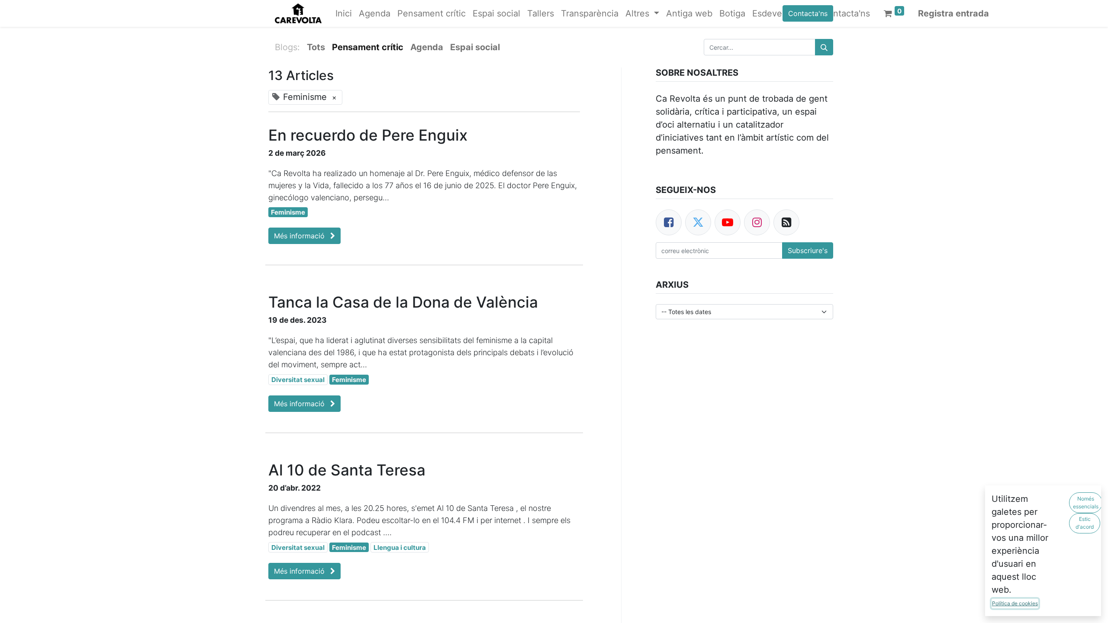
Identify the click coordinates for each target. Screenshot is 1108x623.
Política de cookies (1015, 603)
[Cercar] (824, 47)
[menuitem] (343, 13)
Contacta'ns (808, 13)
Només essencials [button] (1085, 502)
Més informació (300, 235)
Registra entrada (953, 13)
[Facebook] (669, 222)
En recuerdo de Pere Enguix (367, 135)
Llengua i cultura (400, 547)
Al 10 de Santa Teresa (346, 470)
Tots (316, 47)
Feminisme (288, 212)
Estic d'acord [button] (1085, 523)
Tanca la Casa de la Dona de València (403, 302)
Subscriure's (808, 250)
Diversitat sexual (298, 380)
